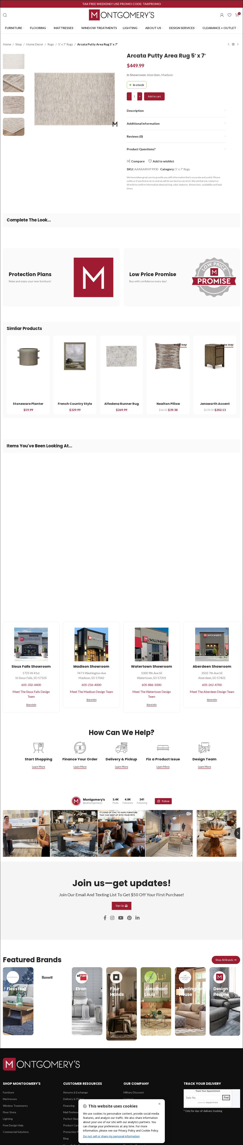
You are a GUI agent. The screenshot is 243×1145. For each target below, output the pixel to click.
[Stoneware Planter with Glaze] (28, 356)
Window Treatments (15, 1105)
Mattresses (10, 1099)
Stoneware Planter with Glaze (28, 406)
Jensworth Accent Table (215, 406)
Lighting (8, 1118)
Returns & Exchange (75, 1092)
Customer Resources (82, 1083)
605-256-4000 (91, 684)
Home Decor (34, 44)
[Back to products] (233, 44)
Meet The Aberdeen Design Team (212, 691)
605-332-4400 (31, 684)
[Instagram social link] (112, 918)
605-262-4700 (212, 684)
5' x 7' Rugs (65, 44)
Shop (18, 44)
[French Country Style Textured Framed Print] (74, 356)
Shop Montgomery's (22, 1083)
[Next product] (238, 44)
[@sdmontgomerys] (76, 801)
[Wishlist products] (229, 15)
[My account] (222, 15)
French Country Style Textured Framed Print (74, 406)
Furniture (8, 1092)
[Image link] (41, 1064)
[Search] (5, 15)
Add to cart (154, 96)
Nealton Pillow (168, 404)
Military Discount (134, 1092)
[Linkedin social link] (137, 918)
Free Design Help (13, 1125)
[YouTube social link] (120, 918)
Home (7, 44)
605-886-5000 (151, 684)
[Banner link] (61, 277)
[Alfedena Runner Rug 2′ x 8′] (121, 356)
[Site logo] (121, 14)
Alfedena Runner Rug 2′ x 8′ (121, 406)
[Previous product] (228, 44)
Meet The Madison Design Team (91, 691)
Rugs (50, 44)
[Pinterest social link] (129, 918)
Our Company (136, 1083)
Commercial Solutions (16, 1131)
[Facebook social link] (105, 918)
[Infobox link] (18, 1001)
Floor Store (9, 1112)
